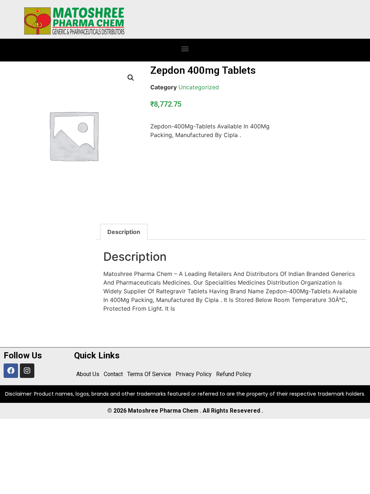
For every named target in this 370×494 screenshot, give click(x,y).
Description (123, 231)
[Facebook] (11, 370)
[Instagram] (27, 370)
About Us (87, 374)
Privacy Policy (194, 374)
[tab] (123, 232)
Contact (113, 374)
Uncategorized (198, 87)
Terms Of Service (149, 374)
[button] (185, 48)
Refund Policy (233, 374)
